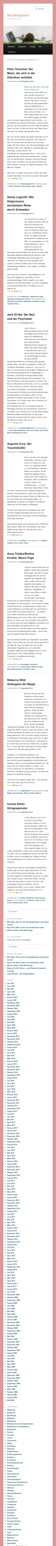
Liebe (9, 1526)
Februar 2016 (12, 1161)
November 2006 (13, 1378)
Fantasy (10, 1465)
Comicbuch (11, 1440)
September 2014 (13, 1208)
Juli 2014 (10, 1214)
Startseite (11, 46)
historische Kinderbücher (17, 1482)
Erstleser (10, 1457)
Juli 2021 (10, 983)
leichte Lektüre (13, 1524)
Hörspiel (10, 1490)
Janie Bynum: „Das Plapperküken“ (21, 973)
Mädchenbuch (12, 1535)
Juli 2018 (10, 1080)
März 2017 (11, 1125)
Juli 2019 (10, 1050)
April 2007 (11, 1364)
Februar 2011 (12, 1283)
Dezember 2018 (13, 1066)
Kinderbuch (25, 296)
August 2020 (12, 1014)
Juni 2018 (11, 1083)
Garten (10, 1471)
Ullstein (39, 186)
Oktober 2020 (12, 1008)
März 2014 (11, 1225)
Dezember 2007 (13, 1342)
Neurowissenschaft (14, 669)
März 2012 (11, 1278)
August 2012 (12, 1269)
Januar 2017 (12, 1130)
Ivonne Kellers (29, 887)
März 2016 (11, 1158)
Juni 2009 (11, 1308)
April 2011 (11, 1280)
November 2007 (13, 1344)
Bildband (10, 1418)
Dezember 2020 (13, 1003)
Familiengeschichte (15, 1462)
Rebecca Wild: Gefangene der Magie (21, 682)
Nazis (9, 432)
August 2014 (12, 1211)
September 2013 (13, 1242)
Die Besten (30, 898)
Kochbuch (11, 1515)
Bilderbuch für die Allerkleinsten (20, 1423)
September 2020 (13, 1011)
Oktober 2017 (12, 1105)
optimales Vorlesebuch (15, 299)
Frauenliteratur (13, 1468)
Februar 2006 (12, 1392)
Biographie (11, 1429)
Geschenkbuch (13, 1473)
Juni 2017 (11, 1116)
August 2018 (12, 1077)
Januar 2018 (12, 1097)
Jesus (20, 543)
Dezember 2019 (13, 1036)
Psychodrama (40, 898)
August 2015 (12, 1178)
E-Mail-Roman (12, 1451)
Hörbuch (10, 1487)
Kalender (10, 1507)
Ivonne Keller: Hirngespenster (17, 806)
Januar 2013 (12, 1264)
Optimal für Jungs (36, 296)
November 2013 (13, 1236)
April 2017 (11, 1122)
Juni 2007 (11, 1358)
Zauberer (38, 793)
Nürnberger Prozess (19, 432)
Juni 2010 (11, 1292)
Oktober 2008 (12, 1328)
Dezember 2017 (13, 1100)
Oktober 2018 (12, 1072)
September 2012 (13, 1267)
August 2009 (12, 1303)
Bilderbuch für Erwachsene (18, 1426)
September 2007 (13, 1350)
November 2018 (13, 1069)
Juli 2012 (10, 1272)
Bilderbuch (11, 1421)
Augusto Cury (12, 543)
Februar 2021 (12, 997)
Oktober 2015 (12, 1172)
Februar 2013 (12, 1261)
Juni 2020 (11, 1019)
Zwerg (16, 303)
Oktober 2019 (12, 1041)
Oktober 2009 (12, 1297)
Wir (40, 46)
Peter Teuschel (15, 186)
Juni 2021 (11, 986)
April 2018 (11, 1089)
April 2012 (11, 1275)
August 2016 (12, 1144)
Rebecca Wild (29, 793)
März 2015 (11, 1192)
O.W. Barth (26, 669)
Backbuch (11, 1412)
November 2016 (13, 1136)
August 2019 (12, 1047)
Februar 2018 (12, 1094)
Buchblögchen (18, 15)
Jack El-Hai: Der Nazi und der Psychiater (21, 316)
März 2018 (11, 1091)
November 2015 (13, 1169)
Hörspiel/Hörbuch (14, 1493)
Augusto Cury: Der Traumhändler (19, 446)
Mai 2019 (10, 1055)
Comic (9, 1437)
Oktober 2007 (12, 1347)
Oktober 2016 (12, 1139)
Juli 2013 (10, 1247)
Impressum (12, 52)
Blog (15, 175)
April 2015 (11, 1189)
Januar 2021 (12, 1000)
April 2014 (11, 1222)
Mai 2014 (10, 1219)
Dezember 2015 (13, 1166)
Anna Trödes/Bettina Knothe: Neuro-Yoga (20, 556)
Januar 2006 (12, 1394)
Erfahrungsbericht (27, 184)
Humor (10, 1496)
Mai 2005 (10, 1400)
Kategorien (22, 46)
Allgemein (11, 1410)
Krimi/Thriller (12, 1518)
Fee (46, 790)
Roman (27, 299)
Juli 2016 (10, 1147)
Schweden (36, 301)
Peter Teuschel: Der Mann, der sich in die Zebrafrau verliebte (21, 73)
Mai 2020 (10, 1022)
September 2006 (13, 1383)
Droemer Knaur (33, 900)
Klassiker (11, 1512)
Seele (33, 186)
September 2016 (13, 1141)
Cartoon (10, 1432)
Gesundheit (25, 664)
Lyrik (9, 1532)
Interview (10, 1498)
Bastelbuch (11, 1415)
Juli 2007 (10, 1355)
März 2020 (11, 1028)
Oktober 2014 (12, 1205)
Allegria (44, 540)
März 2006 (11, 1389)
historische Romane (15, 1485)
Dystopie (10, 1448)
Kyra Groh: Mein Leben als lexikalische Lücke (25, 927)
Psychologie (26, 186)
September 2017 (13, 1108)
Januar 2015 (12, 1197)
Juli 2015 (10, 1180)
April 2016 (11, 1155)
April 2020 (11, 1025)
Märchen (10, 1537)
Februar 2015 (12, 1194)
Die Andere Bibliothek (23, 301)
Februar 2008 (12, 1339)
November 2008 (13, 1325)
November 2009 (13, 1294)
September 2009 (13, 1300)
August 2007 (12, 1353)
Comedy (10, 1435)
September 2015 (13, 1175)
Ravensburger (17, 793)
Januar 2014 (12, 1230)
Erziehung (11, 1460)
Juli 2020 (10, 1016)
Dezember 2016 (13, 1133)
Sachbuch (33, 664)
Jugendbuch (25, 790)
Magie (9, 793)
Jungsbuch (11, 1504)
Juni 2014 (11, 1217)
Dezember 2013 (13, 1233)
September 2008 (13, 1330)
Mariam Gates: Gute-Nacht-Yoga (20, 930)
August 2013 (12, 1244)
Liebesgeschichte (14, 1529)
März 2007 (11, 1367)
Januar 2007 (12, 1372)
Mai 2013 (10, 1253)
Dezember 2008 (13, 1322)
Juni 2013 (11, 1250)
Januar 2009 (12, 1319)
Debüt (23, 898)
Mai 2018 (10, 1086)
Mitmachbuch (12, 1540)
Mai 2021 (10, 989)
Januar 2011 (12, 1286)
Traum (26, 543)
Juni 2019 (11, 1052)
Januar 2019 (12, 1064)
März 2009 (11, 1314)
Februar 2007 (12, 1369)
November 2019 (13, 1039)
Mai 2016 (10, 1153)
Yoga (33, 669)
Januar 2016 (12, 1164)
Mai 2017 (10, 1119)
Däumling (10, 301)
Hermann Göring (33, 430)
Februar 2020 (12, 1030)
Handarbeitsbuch (14, 1479)
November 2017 (13, 1103)
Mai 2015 (10, 1186)
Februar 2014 (12, 1228)
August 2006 (12, 1386)
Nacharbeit (11, 1543)
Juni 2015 (11, 1183)
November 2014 (13, 1203)
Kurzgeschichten (14, 1521)
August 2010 (12, 1289)
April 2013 (11, 1255)
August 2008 (12, 1333)
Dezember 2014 (13, 1200)
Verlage (32, 46)
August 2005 (12, 1397)
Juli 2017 (10, 1114)
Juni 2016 (11, 1150)
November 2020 (13, 1005)
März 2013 (11, 1258)
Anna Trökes (26, 667)
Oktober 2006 (12, 1380)
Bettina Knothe (37, 667)
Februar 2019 (12, 1061)
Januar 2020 (12, 1033)
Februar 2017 (12, 1128)
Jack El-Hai (44, 430)
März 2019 (11, 1058)
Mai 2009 (10, 1311)
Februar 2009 (12, 1317)
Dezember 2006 (13, 1375)
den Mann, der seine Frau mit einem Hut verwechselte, (36, 90)
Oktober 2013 (12, 1239)
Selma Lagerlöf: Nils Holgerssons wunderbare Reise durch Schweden (20, 203)
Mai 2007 (10, 1361)
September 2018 (13, 1075)
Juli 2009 (10, 1305)
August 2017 (12, 1111)
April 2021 (11, 991)
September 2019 (13, 1044)
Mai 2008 (10, 1336)
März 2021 (11, 994)
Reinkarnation (17, 902)
